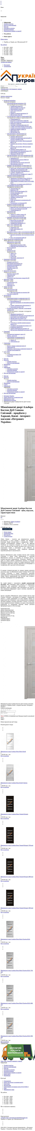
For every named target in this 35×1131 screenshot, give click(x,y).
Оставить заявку (7, 529)
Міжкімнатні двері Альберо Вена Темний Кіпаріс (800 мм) (17, 876)
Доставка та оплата (9, 28)
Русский (3, 60)
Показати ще (4, 1043)
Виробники (7, 364)
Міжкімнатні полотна (10, 400)
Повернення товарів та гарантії (12, 31)
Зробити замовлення (6, 96)
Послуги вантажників (10, 25)
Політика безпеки (9, 29)
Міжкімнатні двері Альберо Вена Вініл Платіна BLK (15, 939)
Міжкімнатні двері (9, 399)
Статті (5, 366)
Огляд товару (7, 532)
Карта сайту (7, 1074)
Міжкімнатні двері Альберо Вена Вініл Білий (13, 751)
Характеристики (8, 533)
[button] (4, 39)
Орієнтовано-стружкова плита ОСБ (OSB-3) (16, 1086)
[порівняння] (3, 519)
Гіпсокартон (7, 1081)
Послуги (6, 360)
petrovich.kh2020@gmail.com (19, 1117)
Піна (5, 1088)
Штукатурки (7, 1085)
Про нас (6, 26)
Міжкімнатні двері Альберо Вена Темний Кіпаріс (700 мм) (17, 845)
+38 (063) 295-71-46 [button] (6, 1117)
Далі (2, 719)
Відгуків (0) (7, 535)
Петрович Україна (9, 396)
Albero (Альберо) (15, 521)
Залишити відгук (5, 618)
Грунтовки (7, 1084)
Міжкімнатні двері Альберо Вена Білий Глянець (14, 783)
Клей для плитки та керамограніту (13, 1082)
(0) (1, 517)
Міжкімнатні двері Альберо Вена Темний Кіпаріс (14, 814)
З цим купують (8, 536)
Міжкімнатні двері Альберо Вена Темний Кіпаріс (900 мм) (17, 908)
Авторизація (7, 66)
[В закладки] (1, 519)
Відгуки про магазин (10, 373)
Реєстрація (7, 65)
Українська (9, 60)
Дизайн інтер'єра (8, 24)
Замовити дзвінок (17, 89)
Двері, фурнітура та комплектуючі (13, 397)
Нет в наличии (5, 756)
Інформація (7, 367)
